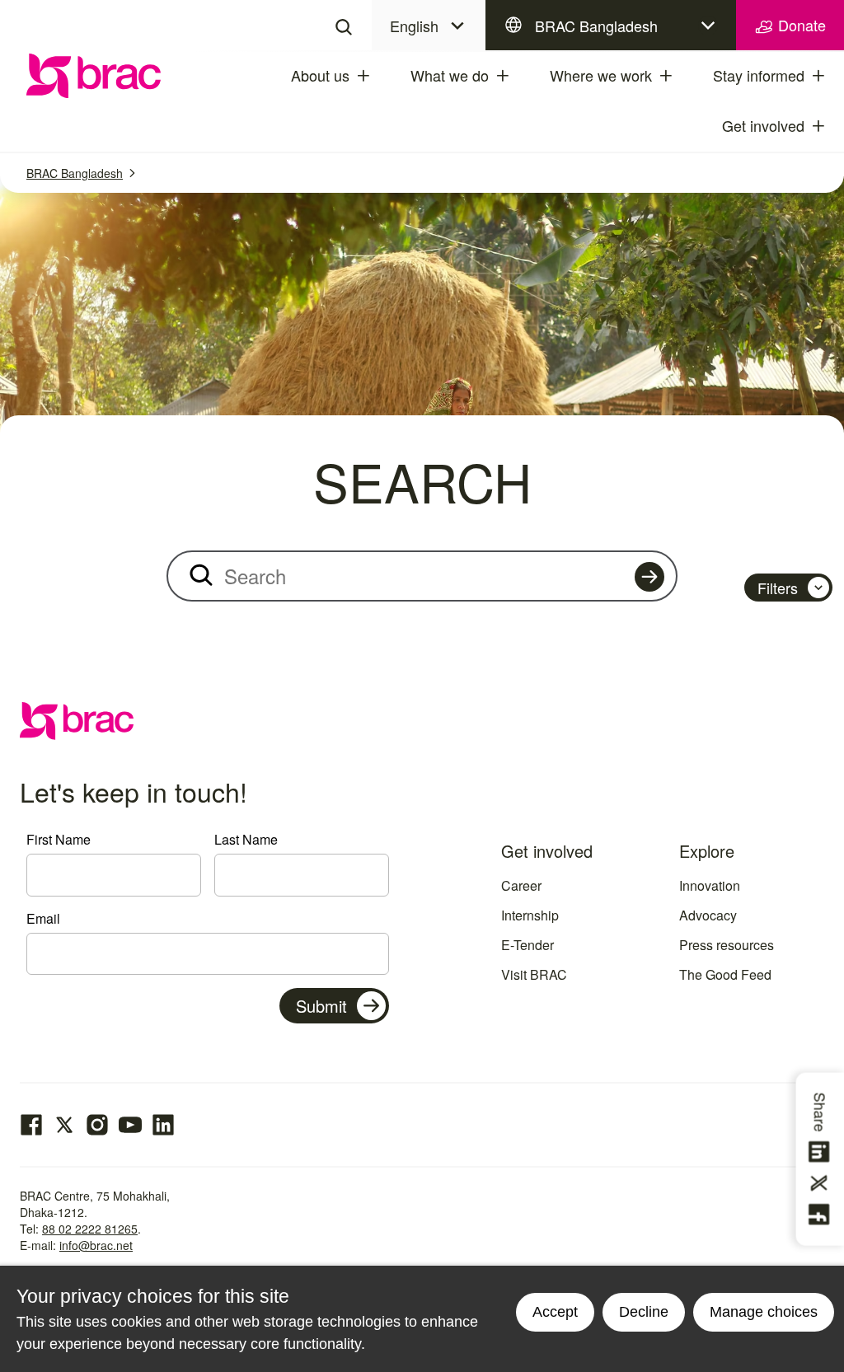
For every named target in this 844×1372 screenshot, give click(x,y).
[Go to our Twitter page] (64, 1124)
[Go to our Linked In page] (163, 1124)
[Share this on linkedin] (821, 1152)
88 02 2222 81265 (90, 1228)
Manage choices (764, 1312)
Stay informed (758, 75)
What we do (449, 75)
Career (521, 885)
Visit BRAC (534, 974)
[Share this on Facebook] (821, 1214)
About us (320, 75)
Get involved (763, 125)
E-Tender (527, 944)
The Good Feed (725, 974)
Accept (555, 1312)
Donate (800, 24)
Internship (530, 915)
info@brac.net (96, 1245)
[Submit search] (649, 577)
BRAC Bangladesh (596, 25)
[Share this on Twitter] (821, 1183)
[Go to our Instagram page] (97, 1124)
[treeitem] (378, 75)
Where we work (601, 75)
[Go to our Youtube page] (130, 1124)
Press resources (726, 944)
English (414, 25)
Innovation (709, 885)
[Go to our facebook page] (31, 1124)
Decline (643, 1312)
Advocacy (708, 915)
